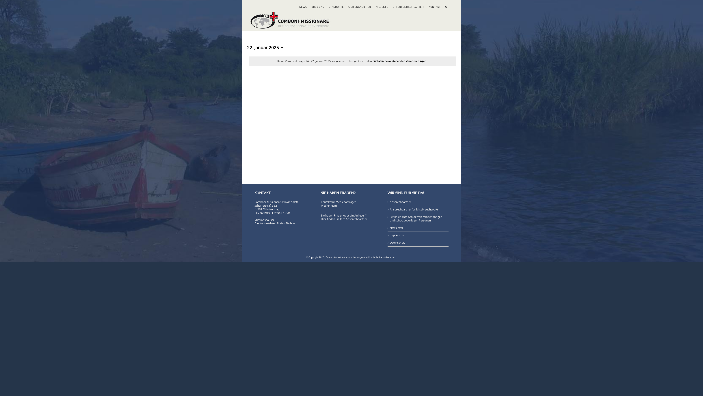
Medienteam (329, 205)
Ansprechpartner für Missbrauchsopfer (414, 209)
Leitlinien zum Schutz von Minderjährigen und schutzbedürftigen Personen (416, 218)
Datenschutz (397, 242)
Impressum (397, 235)
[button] (446, 6)
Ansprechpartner (356, 219)
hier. (293, 223)
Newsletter (396, 228)
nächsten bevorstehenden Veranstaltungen (399, 61)
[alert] (352, 61)
